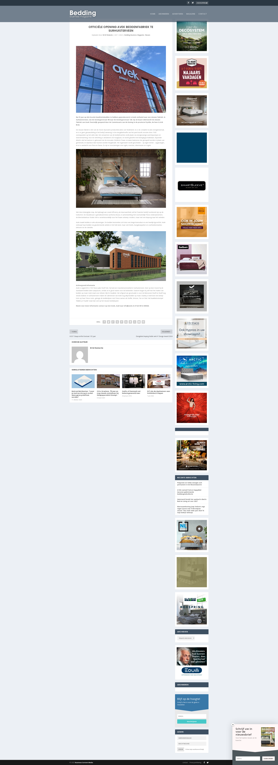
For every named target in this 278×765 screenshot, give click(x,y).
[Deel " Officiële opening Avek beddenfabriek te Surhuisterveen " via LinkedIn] (126, 322)
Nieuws (147, 35)
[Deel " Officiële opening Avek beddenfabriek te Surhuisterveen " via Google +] (113, 322)
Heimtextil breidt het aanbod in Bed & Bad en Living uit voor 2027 (191, 500)
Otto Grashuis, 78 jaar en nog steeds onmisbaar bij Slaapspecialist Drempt (108, 393)
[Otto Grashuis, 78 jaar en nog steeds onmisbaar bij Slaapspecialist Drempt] (108, 381)
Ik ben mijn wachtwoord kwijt (195, 749)
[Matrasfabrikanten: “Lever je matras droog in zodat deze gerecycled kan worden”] (83, 381)
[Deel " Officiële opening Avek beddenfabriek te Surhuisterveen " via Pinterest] (121, 322)
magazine (190, 14)
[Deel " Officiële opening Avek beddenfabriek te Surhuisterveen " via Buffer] (130, 322)
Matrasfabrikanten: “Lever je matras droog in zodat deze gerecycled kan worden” (83, 394)
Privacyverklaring (195, 762)
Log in (181, 749)
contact (202, 14)
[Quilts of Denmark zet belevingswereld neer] (133, 381)
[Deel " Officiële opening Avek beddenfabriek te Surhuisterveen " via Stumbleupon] (134, 322)
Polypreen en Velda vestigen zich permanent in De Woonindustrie (189, 484)
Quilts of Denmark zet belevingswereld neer (131, 392)
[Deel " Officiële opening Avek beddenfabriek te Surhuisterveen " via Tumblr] (117, 322)
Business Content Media (84, 762)
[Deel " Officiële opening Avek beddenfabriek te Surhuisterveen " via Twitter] (108, 322)
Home (152, 14)
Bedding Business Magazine (134, 35)
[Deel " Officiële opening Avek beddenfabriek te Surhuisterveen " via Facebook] (104, 322)
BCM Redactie (108, 35)
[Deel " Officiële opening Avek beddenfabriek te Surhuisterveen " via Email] (139, 322)
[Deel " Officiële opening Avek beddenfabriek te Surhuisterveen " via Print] (143, 322)
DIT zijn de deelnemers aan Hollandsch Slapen (158, 392)
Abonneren (164, 14)
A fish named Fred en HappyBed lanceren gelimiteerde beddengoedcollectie (189, 492)
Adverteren (177, 14)
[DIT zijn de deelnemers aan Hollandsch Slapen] (158, 381)
